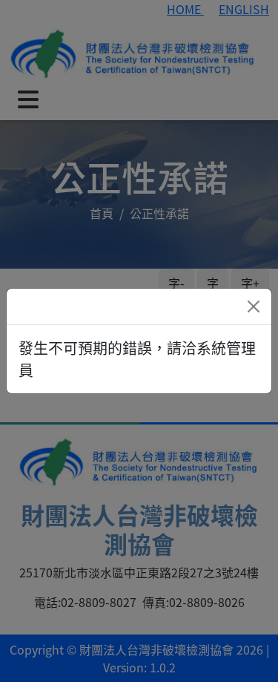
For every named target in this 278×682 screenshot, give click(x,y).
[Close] (253, 306)
